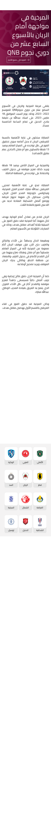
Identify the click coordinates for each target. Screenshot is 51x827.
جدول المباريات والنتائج (38, 616)
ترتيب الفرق (43, 569)
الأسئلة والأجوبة (41, 797)
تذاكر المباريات (42, 591)
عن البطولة (43, 696)
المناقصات (43, 759)
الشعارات (44, 739)
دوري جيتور (43, 612)
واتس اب (12, 458)
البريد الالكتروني (33, 474)
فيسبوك (36, 458)
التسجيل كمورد (41, 772)
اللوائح (45, 781)
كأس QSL (44, 674)
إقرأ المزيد (40, 387)
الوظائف (44, 764)
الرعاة (45, 600)
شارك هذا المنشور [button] (33, 449)
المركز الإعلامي (41, 734)
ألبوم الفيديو (42, 726)
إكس (37, 466)
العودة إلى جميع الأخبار (17, 60)
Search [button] (11, 5)
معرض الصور (42, 721)
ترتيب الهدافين (41, 574)
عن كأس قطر (42, 658)
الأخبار (45, 717)
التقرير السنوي (42, 768)
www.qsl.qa (23, 818)
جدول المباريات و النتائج (38, 565)
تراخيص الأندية (42, 777)
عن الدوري (43, 582)
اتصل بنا (44, 793)
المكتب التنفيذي (41, 755)
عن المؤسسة (42, 750)
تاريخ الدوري (43, 578)
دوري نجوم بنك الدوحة (38, 561)
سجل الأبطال (42, 587)
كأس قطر (44, 641)
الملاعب (44, 596)
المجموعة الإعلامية (39, 730)
